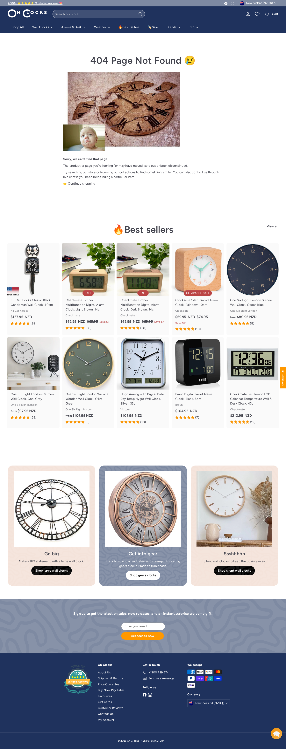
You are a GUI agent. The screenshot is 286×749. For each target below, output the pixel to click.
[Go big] (51, 509)
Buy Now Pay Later (111, 690)
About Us (104, 672)
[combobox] (99, 14)
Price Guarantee (108, 684)
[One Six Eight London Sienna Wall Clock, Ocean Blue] (252, 286)
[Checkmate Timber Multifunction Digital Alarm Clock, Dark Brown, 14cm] (143, 288)
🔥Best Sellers (128, 27)
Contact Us (105, 714)
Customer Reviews (110, 708)
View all (272, 226)
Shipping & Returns (110, 678)
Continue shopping (81, 183)
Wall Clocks (41, 27)
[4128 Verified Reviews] (78, 694)
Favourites (105, 696)
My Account (106, 720)
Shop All (18, 27)
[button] (276, 733)
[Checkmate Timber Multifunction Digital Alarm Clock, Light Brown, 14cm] (88, 288)
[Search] (140, 14)
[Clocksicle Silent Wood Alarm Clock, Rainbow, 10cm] (197, 289)
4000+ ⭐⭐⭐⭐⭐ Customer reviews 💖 (35, 3)
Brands (172, 27)
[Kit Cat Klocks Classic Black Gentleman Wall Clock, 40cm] (33, 286)
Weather (100, 27)
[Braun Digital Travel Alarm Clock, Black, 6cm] (197, 380)
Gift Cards (105, 702)
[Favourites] (257, 14)
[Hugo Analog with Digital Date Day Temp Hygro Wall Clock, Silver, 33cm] (143, 382)
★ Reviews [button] (283, 377)
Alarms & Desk (71, 27)
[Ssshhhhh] (234, 509)
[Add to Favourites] (58, 246)
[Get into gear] (143, 509)
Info (192, 27)
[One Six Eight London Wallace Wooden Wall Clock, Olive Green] (88, 382)
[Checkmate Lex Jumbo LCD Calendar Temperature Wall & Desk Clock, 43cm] (252, 382)
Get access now (142, 636)
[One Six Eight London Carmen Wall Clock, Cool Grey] (33, 380)
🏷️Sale (153, 27)
